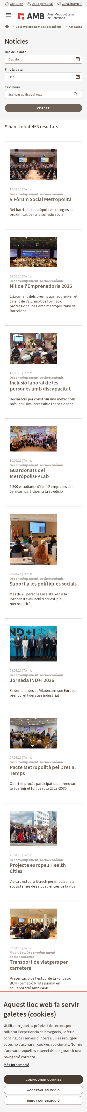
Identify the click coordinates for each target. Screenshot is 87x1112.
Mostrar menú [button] (8, 11)
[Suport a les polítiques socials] (33, 539)
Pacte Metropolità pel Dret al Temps (43, 770)
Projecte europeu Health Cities (38, 868)
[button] (14, 3)
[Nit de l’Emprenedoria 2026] (33, 251)
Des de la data (15, 52)
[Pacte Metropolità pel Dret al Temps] (33, 732)
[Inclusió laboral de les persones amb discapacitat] (33, 348)
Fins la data (14, 69)
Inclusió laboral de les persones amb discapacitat (41, 385)
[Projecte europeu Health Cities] (33, 828)
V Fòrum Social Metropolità (41, 199)
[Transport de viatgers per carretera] (33, 923)
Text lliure (12, 87)
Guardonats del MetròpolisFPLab (30, 473)
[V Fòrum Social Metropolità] (33, 164)
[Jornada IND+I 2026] (33, 643)
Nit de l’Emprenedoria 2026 (41, 286)
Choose (77, 59)
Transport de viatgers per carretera (39, 964)
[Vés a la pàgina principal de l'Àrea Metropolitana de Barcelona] (45, 15)
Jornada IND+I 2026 (32, 680)
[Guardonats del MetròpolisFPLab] (33, 438)
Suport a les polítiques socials (43, 583)
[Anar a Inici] (6, 26)
